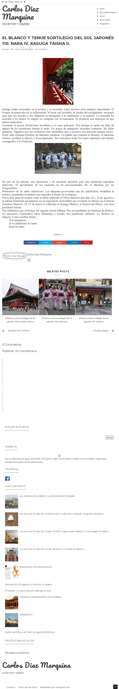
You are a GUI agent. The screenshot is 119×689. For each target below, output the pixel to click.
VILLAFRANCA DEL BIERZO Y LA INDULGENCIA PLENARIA (47, 496)
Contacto (11, 687)
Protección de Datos (27, 687)
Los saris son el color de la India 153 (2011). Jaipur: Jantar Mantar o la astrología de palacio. (64, 531)
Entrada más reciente (18, 330)
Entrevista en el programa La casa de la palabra (28, 584)
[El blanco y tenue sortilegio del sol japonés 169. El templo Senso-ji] (20, 297)
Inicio (102, 8)
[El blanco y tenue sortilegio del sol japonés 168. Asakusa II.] (57, 297)
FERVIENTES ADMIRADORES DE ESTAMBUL (41, 597)
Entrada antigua (100, 330)
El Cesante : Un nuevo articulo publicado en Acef (28, 590)
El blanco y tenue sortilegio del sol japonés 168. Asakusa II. (57, 320)
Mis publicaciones (108, 12)
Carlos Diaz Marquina (20, 12)
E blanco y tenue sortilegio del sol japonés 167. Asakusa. (93, 320)
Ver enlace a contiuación (17, 652)
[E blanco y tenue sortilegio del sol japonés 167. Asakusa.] (93, 297)
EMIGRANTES (26, 614)
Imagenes (105, 23)
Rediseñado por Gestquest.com (55, 687)
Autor (102, 16)
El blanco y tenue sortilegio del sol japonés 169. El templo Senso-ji (20, 320)
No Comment (41, 49)
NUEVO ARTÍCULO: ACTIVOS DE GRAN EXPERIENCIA (30, 632)
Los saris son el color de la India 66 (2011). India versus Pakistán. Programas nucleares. (62, 513)
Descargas (105, 19)
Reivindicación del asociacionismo (36, 566)
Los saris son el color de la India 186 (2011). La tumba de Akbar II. (52, 549)
